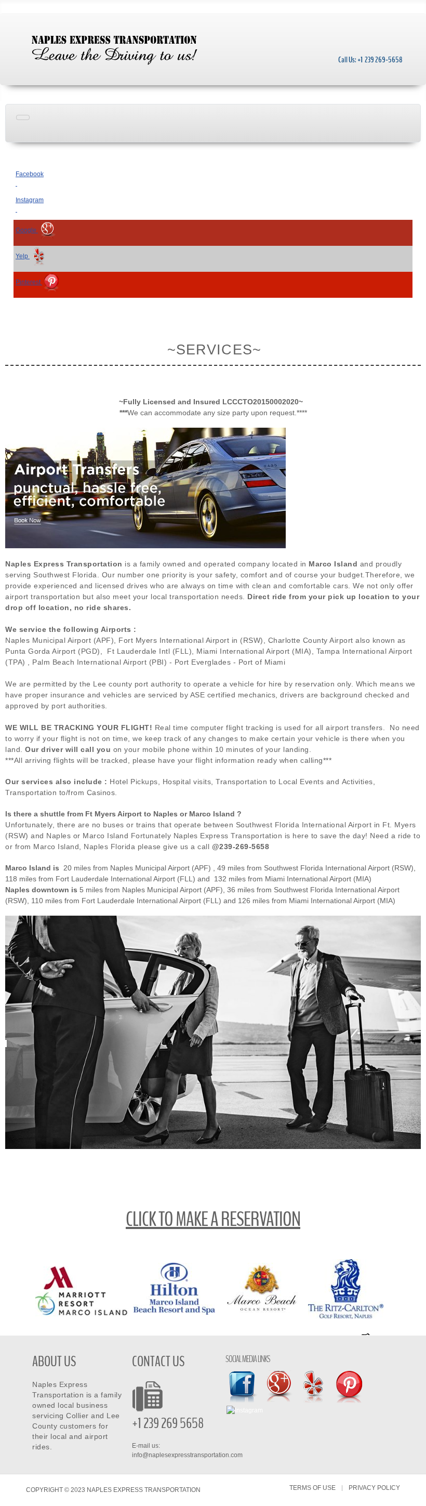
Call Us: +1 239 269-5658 (370, 59)
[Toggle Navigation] (23, 117)
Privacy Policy (374, 1488)
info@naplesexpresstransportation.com (187, 1455)
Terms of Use (312, 1488)
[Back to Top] (414, 1494)
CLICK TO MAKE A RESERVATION (213, 1219)
